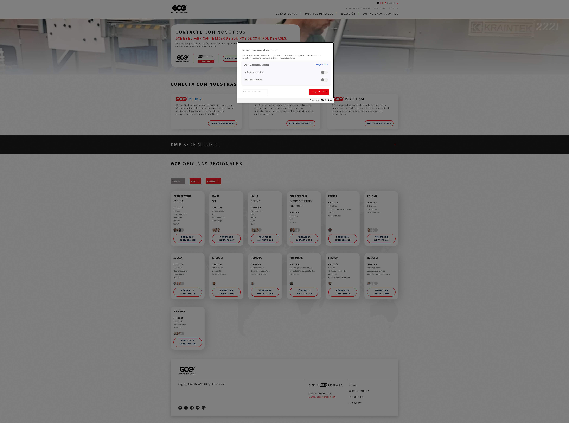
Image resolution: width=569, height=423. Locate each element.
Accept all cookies (319, 92)
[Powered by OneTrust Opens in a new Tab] (321, 101)
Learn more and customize (254, 92)
